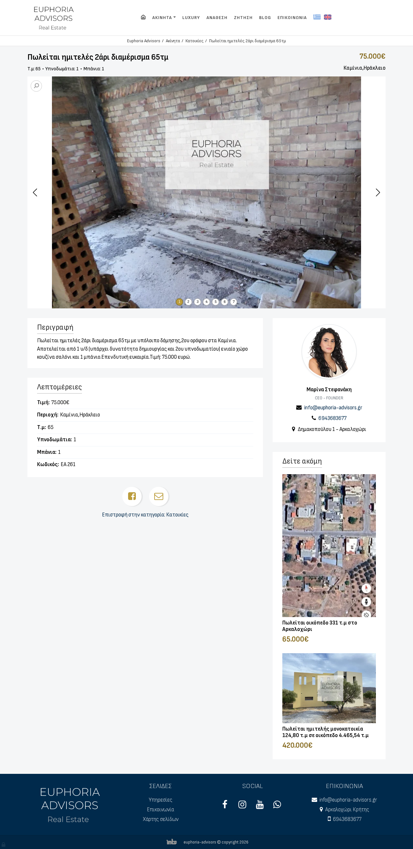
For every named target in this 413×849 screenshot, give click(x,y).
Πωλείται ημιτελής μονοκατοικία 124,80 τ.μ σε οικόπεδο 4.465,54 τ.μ (325, 732)
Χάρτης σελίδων (160, 819)
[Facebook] (224, 806)
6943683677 (332, 418)
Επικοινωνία (160, 809)
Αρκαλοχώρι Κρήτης (347, 809)
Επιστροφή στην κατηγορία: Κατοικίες (145, 515)
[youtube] (259, 806)
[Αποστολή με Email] (158, 496)
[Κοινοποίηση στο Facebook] (132, 496)
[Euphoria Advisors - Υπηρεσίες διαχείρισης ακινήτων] (54, 17)
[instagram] (242, 806)
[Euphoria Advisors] (143, 18)
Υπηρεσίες (160, 800)
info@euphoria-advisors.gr (333, 408)
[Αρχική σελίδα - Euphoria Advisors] (71, 804)
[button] (378, 192)
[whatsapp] (277, 806)
